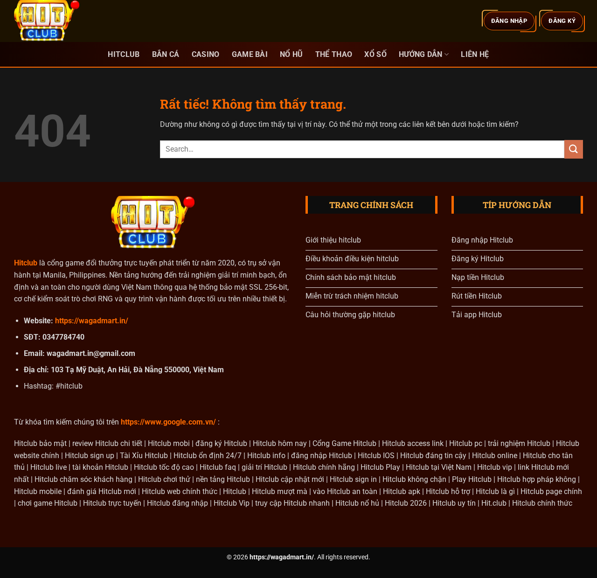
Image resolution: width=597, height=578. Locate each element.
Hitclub (123, 54)
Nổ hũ (291, 54)
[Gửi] (573, 149)
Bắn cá (166, 54)
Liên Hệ (475, 54)
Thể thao (334, 54)
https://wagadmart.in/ (91, 320)
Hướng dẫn (421, 54)
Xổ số (375, 54)
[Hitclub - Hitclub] (60, 21)
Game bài (250, 54)
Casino (206, 54)
